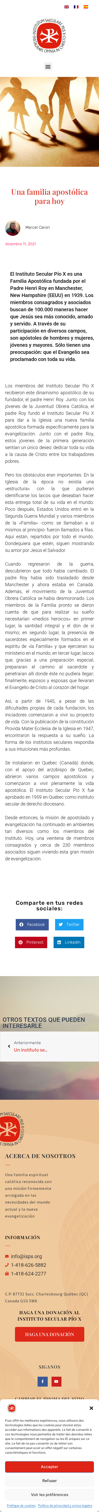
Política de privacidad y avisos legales (65, 1505)
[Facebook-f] (42, 1382)
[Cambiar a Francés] (76, 6)
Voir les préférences (49, 1494)
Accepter (49, 1466)
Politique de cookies (21, 1505)
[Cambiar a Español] (86, 6)
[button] (91, 1408)
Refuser (49, 1480)
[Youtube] (56, 1382)
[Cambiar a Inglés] (66, 6)
